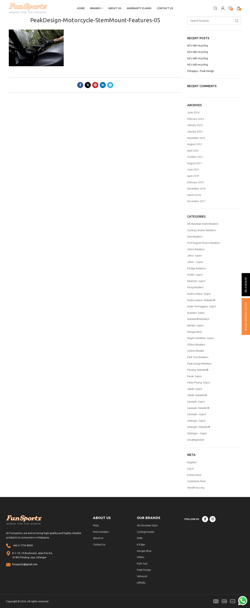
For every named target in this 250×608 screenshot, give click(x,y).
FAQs (96, 525)
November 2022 (196, 137)
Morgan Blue (194, 331)
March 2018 (194, 195)
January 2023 (195, 131)
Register (192, 462)
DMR (139, 538)
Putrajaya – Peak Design (200, 71)
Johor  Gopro (194, 255)
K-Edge (141, 544)
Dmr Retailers (195, 236)
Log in (190, 468)
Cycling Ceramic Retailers (201, 230)
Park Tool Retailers (197, 357)
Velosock (142, 576)
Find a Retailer (101, 531)
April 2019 (193, 175)
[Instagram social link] (213, 519)
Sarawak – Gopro (196, 414)
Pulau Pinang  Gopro (198, 382)
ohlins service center (245, 316)
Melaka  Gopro (195, 325)
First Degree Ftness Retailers (203, 242)
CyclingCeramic (145, 531)
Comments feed (196, 481)
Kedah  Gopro (194, 274)
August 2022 (194, 144)
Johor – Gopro (195, 262)
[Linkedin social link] (103, 85)
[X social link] (88, 85)
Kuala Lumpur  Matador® (201, 300)
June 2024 (193, 112)
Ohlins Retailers (196, 344)
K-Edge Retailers (196, 268)
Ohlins (140, 557)
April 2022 (193, 150)
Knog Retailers (195, 287)
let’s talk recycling (197, 45)
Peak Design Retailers (199, 363)
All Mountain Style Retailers (203, 223)
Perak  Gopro (194, 376)
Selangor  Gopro (196, 420)
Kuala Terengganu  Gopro (201, 306)
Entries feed (194, 475)
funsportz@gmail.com (24, 564)
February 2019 (195, 182)
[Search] (215, 8)
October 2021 (195, 156)
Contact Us (99, 544)
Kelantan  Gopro (196, 281)
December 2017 (196, 201)
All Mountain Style (147, 525)
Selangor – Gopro (197, 433)
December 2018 (196, 188)
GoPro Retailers (196, 249)
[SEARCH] (237, 21)
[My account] (223, 8)
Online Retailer (195, 350)
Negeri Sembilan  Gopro (200, 338)
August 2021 (194, 163)
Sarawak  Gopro (196, 401)
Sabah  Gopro (194, 388)
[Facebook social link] (80, 85)
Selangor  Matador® (198, 426)
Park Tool (142, 563)
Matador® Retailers (198, 319)
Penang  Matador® (197, 369)
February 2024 (195, 118)
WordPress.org (195, 487)
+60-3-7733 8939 (23, 545)
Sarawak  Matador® (198, 408)
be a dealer (245, 284)
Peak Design (144, 569)
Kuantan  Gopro (196, 312)
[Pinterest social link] (95, 85)
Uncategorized (195, 439)
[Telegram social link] (110, 85)
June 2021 (193, 169)
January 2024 (195, 125)
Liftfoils (141, 582)
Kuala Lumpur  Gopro (199, 293)
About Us (98, 538)
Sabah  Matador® (197, 395)
